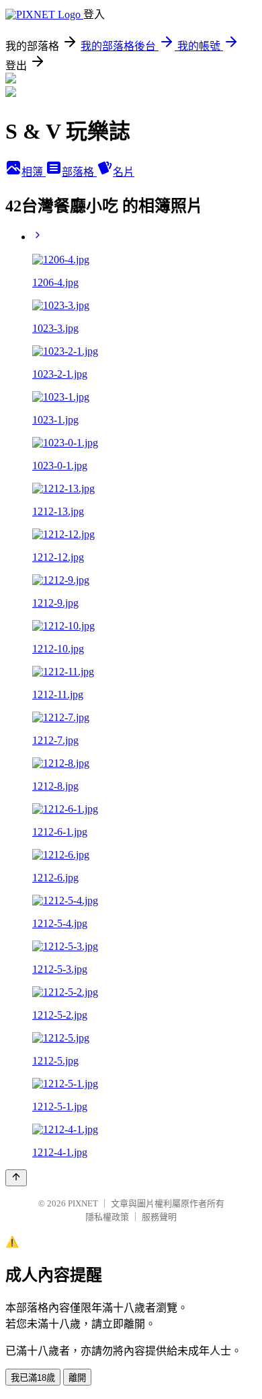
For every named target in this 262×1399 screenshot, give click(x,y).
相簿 (33, 172)
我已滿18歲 (33, 1378)
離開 (77, 1378)
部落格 (79, 172)
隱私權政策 (107, 1217)
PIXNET (83, 1203)
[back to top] (16, 1177)
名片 (123, 172)
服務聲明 (159, 1217)
